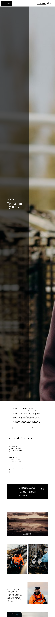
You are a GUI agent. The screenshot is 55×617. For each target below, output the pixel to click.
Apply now (41, 3)
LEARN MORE (42, 489)
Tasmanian (10, 199)
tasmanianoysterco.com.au (22, 427)
